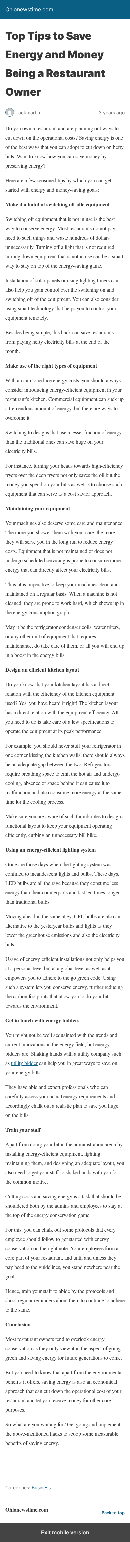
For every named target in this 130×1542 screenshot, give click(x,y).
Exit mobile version (65, 1532)
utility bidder (24, 1062)
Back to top (113, 1512)
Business (41, 1487)
